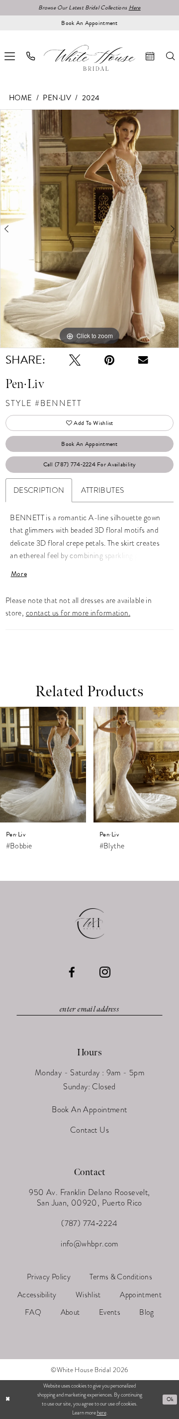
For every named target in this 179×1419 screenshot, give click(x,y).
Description (39, 490)
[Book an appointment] (150, 56)
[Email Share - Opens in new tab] (143, 360)
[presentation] (43, 764)
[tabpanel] (89, 229)
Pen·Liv (57, 97)
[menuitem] (31, 56)
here (101, 1413)
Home (20, 97)
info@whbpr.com (89, 1243)
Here (135, 7)
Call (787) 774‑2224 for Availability (89, 464)
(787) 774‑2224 (89, 1223)
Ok (170, 1399)
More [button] (19, 574)
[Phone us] (31, 56)
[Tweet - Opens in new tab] (75, 360)
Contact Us (89, 1130)
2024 (91, 97)
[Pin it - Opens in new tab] (109, 360)
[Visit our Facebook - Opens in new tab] (72, 972)
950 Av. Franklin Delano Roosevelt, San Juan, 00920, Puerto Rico (89, 1198)
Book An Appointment (89, 443)
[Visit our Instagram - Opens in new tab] (104, 972)
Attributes (102, 490)
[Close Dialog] (8, 1399)
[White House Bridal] (89, 58)
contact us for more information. (78, 613)
